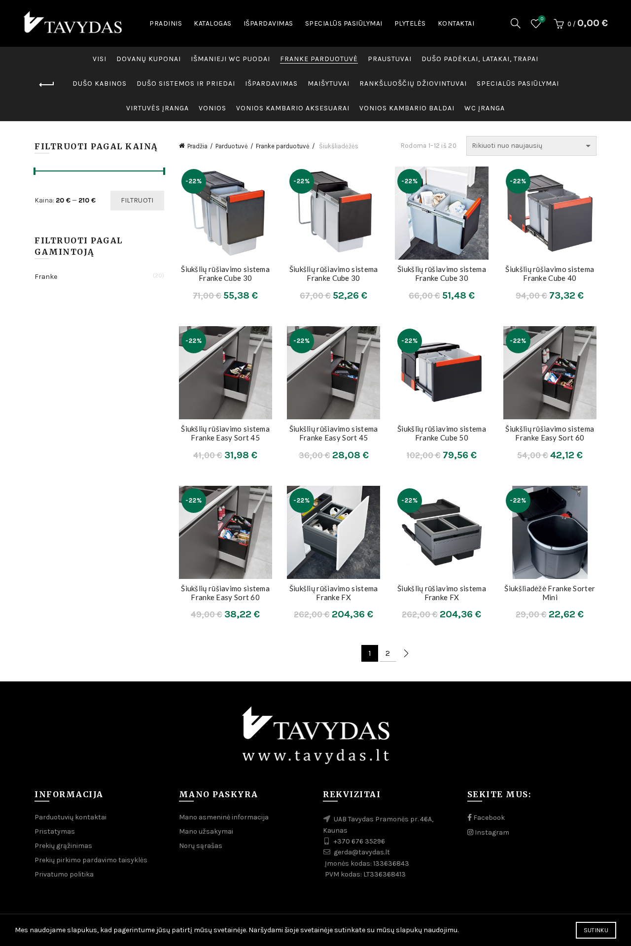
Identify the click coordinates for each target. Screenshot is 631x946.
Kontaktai (456, 23)
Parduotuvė (231, 146)
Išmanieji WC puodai (230, 59)
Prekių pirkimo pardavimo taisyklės (91, 860)
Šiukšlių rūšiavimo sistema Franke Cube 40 (549, 273)
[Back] (47, 85)
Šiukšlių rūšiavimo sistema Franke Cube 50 (441, 433)
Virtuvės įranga (157, 108)
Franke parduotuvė (319, 59)
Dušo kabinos (99, 83)
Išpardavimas (268, 23)
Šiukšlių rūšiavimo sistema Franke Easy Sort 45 (225, 433)
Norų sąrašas (542, 19)
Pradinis (165, 23)
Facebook (488, 817)
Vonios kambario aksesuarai (293, 108)
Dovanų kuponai (148, 59)
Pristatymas (55, 831)
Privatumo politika (64, 874)
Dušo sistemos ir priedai (186, 83)
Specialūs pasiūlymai (344, 23)
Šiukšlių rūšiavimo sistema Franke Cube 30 (225, 273)
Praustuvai (390, 59)
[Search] (516, 23)
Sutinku (596, 930)
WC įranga (484, 108)
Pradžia (197, 146)
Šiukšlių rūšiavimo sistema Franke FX (333, 593)
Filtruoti (137, 200)
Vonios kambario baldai (407, 108)
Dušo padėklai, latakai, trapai (479, 59)
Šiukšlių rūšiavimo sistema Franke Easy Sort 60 (549, 433)
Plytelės (410, 23)
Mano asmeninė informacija (224, 817)
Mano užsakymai (206, 831)
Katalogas (213, 23)
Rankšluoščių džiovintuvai (413, 83)
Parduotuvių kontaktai (70, 817)
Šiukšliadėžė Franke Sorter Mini (549, 593)
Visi (99, 59)
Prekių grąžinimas (63, 846)
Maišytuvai (329, 83)
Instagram (491, 832)
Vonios (212, 108)
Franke (46, 276)
